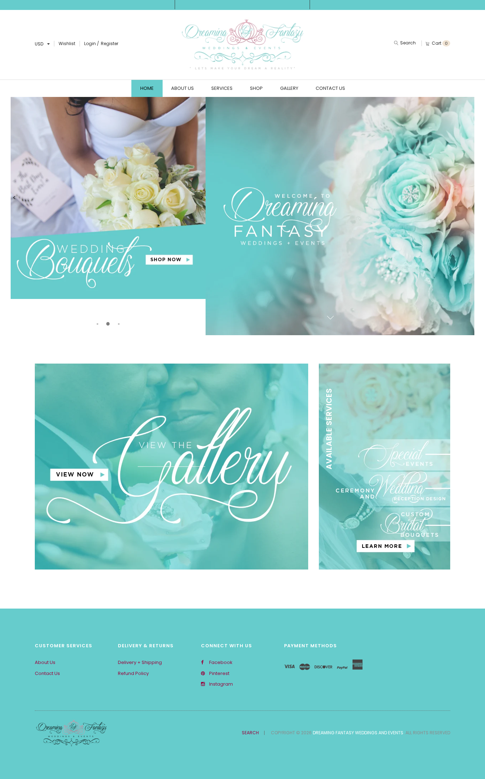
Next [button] (202, 197)
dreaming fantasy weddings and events (358, 733)
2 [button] (107, 323)
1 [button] (97, 323)
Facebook (220, 662)
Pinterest (218, 673)
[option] (108, 198)
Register (109, 43)
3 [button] (118, 323)
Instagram (220, 684)
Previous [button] (14, 197)
